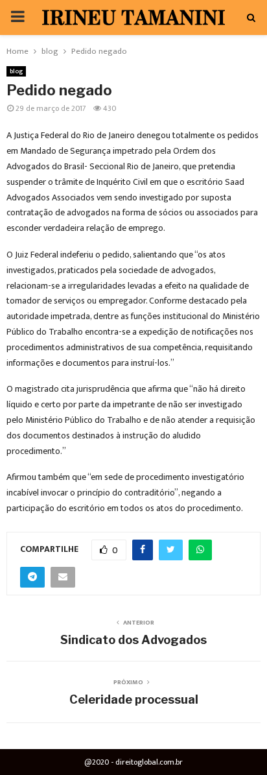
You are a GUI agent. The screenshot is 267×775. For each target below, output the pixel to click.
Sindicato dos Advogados (133, 640)
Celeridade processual (133, 699)
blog (16, 71)
